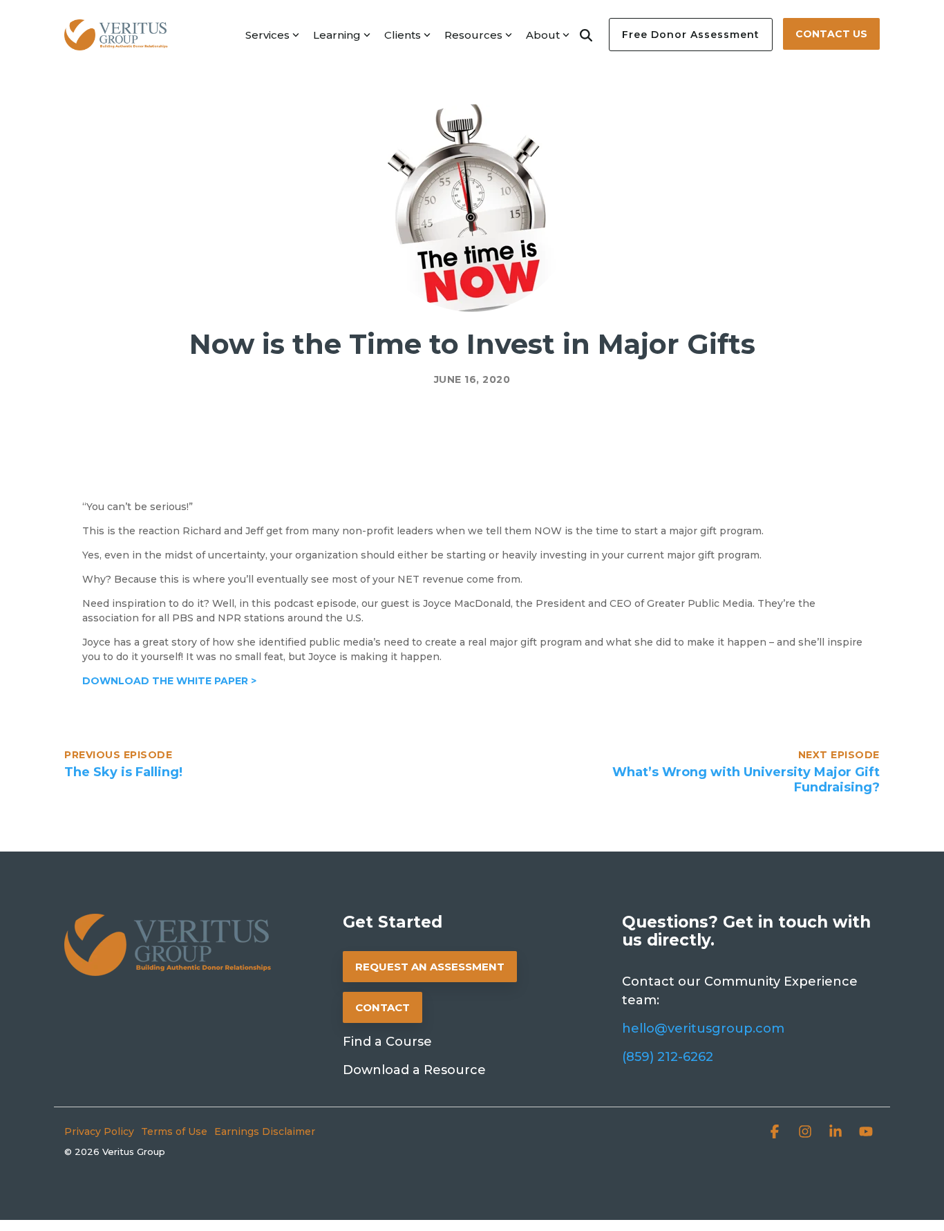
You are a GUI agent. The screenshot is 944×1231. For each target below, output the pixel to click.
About (543, 34)
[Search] (586, 34)
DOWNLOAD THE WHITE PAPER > (169, 681)
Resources (473, 34)
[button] (776, 1133)
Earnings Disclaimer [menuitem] (264, 1131)
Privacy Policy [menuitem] (99, 1131)
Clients (402, 34)
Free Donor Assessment (690, 34)
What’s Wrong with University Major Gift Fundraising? (746, 779)
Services (267, 34)
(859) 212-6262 (667, 1056)
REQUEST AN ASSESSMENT (429, 966)
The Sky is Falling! (123, 772)
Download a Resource (414, 1070)
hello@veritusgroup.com (703, 1028)
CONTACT (382, 1007)
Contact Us (831, 34)
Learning (337, 34)
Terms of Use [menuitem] (174, 1131)
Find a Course (387, 1041)
